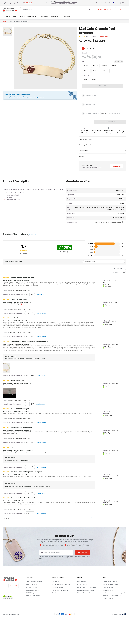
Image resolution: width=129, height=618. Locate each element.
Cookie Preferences (58, 593)
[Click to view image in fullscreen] (45, 58)
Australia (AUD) (119, 3)
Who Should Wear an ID (110, 585)
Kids (21, 16)
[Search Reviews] (123, 261)
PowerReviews (33, 235)
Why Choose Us (31, 585)
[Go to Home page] (10, 10)
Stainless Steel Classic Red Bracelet (63, 3)
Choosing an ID (108, 587)
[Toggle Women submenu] (9, 16)
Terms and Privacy (58, 587)
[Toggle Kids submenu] (24, 16)
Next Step (102, 86)
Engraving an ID (108, 590)
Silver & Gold (31, 16)
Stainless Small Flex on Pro (62, 2)
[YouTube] (22, 585)
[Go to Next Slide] (80, 3)
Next (93, 518)
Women (5, 16)
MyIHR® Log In (30, 593)
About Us (107, 3)
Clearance (66, 16)
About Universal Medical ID (35, 582)
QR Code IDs (44, 16)
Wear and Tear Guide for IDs (112, 596)
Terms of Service (85, 557)
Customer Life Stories (33, 596)
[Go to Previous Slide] (46, 3)
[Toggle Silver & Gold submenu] (37, 16)
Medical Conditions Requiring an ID (114, 593)
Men (14, 16)
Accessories (55, 16)
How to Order (81, 582)
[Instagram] (16, 585)
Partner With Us (31, 587)
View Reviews (103, 37)
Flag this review (40, 295)
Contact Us (99, 3)
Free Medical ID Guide (110, 582)
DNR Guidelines (108, 599)
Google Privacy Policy (71, 557)
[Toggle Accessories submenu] (60, 16)
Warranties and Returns (60, 590)
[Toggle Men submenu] (17, 16)
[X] (5, 585)
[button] (94, 104)
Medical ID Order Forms (85, 593)
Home (4, 21)
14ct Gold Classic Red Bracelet (19, 21)
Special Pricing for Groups (85, 590)
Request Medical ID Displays (86, 587)
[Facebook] (10, 585)
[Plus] (90, 122)
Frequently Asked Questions (61, 585)
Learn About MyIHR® (32, 590)
